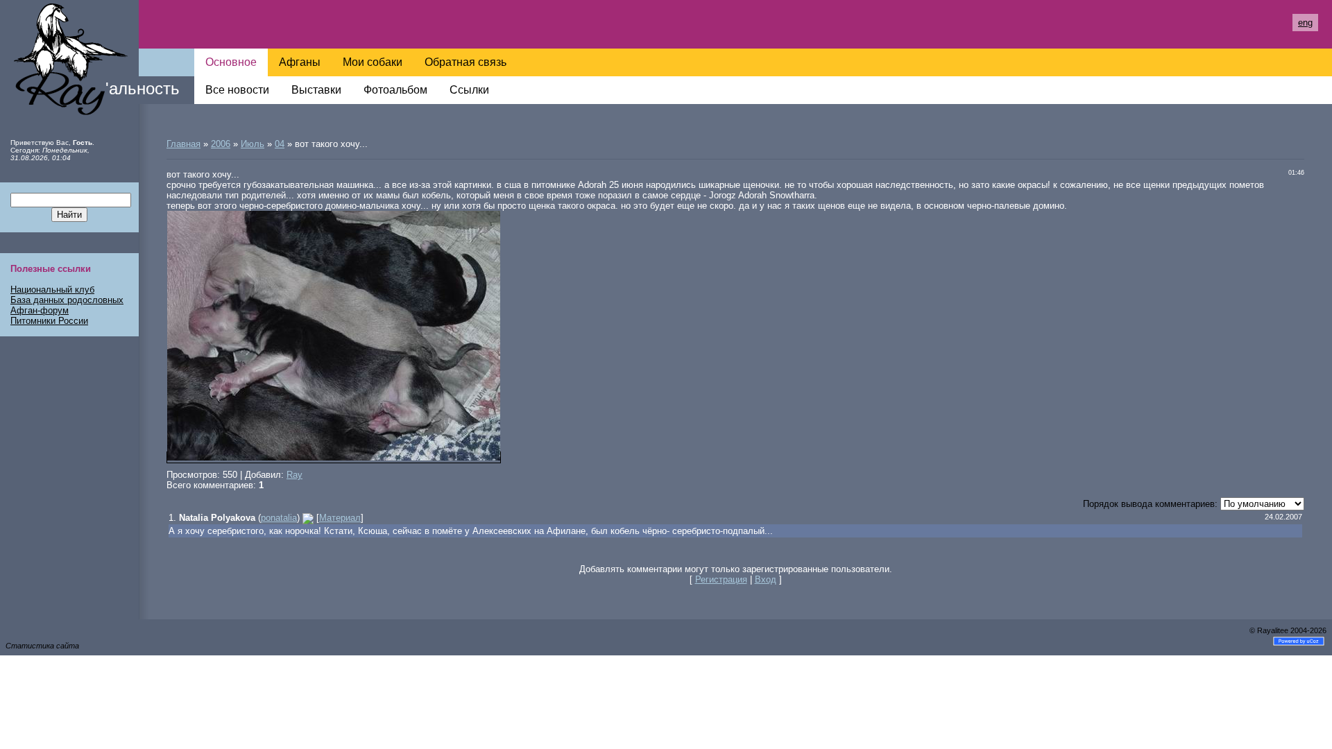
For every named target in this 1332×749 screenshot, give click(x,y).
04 (279, 144)
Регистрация (721, 579)
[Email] (308, 518)
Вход (765, 579)
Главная (183, 144)
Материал (340, 518)
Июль (252, 144)
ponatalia (279, 518)
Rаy (294, 475)
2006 (220, 144)
